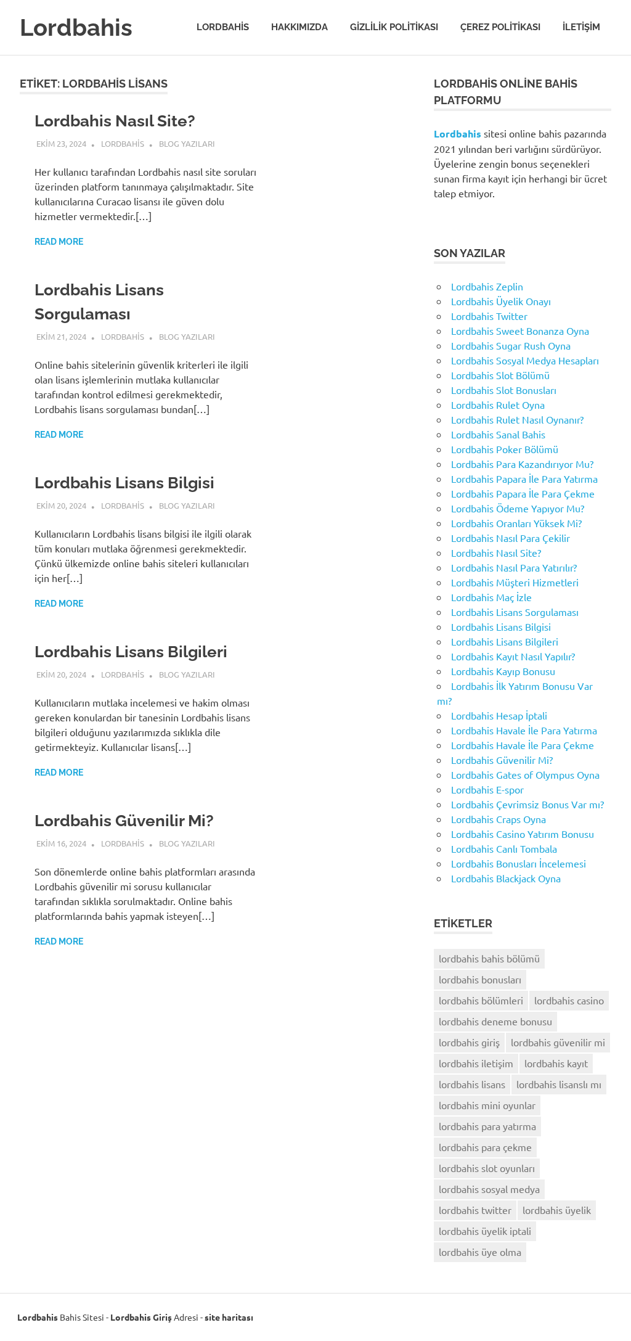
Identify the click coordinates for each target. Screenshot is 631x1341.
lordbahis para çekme (485, 1147)
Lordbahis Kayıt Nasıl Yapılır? (513, 656)
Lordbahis (76, 27)
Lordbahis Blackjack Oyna (506, 878)
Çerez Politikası (500, 27)
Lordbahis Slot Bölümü (500, 375)
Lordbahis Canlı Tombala (504, 848)
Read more (59, 242)
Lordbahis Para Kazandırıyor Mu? (522, 463)
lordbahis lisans (472, 1084)
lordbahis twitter (475, 1210)
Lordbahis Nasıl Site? (115, 121)
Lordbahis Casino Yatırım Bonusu (522, 833)
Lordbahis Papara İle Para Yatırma (524, 478)
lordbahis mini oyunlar (487, 1105)
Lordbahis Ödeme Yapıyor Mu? (517, 508)
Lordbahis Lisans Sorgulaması (515, 611)
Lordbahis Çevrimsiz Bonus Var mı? (527, 804)
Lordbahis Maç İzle (491, 597)
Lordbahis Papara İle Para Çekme (523, 493)
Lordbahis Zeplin (487, 286)
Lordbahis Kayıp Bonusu (503, 671)
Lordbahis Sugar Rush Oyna (511, 345)
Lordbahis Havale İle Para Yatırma (524, 730)
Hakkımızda (299, 27)
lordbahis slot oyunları (487, 1168)
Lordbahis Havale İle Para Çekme (522, 745)
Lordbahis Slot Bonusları (503, 389)
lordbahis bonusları (480, 979)
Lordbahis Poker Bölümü (504, 449)
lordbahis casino (569, 1000)
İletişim (581, 27)
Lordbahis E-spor (487, 789)
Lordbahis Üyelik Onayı (501, 301)
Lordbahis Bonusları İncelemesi (518, 863)
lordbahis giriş (469, 1042)
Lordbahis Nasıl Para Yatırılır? (514, 567)
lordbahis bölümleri (481, 1000)
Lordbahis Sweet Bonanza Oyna (520, 330)
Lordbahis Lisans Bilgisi (124, 483)
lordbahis (122, 143)
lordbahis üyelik (557, 1210)
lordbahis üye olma (480, 1251)
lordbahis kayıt (556, 1063)
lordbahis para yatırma (487, 1126)
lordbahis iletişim (476, 1063)
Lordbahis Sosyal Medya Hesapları (525, 360)
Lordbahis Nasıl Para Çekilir (510, 537)
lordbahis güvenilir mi (558, 1042)
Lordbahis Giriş (141, 1317)
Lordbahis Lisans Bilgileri (131, 651)
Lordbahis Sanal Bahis (498, 434)
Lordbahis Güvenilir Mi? (124, 820)
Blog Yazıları (187, 143)
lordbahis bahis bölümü (489, 958)
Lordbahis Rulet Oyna (498, 404)
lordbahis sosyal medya (489, 1189)
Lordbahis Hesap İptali (499, 715)
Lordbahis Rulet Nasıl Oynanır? (517, 419)
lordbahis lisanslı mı (558, 1084)
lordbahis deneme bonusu (495, 1021)
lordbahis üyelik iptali (485, 1230)
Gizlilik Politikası (394, 27)
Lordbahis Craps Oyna (498, 819)
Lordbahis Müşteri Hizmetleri (515, 582)
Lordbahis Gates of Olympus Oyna (525, 774)
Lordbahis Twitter (489, 316)
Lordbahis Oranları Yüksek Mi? (516, 523)
